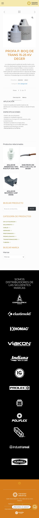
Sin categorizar (22, 83)
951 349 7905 (27, 504)
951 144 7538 (18, 504)
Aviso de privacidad (28, 509)
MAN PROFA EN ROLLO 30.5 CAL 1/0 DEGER (28, 167)
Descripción (16, 97)
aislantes (20, 80)
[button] (32, 18)
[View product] (16, 149)
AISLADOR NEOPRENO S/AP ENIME (11, 193)
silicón (26, 80)
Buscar (32, 208)
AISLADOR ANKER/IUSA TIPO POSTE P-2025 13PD (11, 167)
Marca (24, 97)
